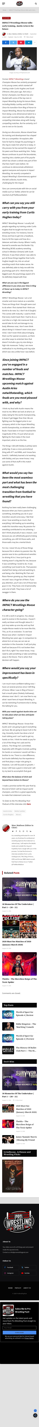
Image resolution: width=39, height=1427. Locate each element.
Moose (18, 814)
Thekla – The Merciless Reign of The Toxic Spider (25, 1124)
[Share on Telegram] (28, 42)
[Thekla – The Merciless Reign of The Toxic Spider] (19, 964)
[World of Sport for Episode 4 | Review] (8, 1014)
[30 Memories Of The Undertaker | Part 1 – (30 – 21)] (19, 889)
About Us (27, 1288)
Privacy (18, 1288)
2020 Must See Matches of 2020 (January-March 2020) (26, 1109)
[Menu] (3, 3)
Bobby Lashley (20, 811)
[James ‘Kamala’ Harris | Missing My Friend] (8, 1139)
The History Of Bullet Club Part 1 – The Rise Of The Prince (26, 1050)
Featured (6, 18)
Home (4, 10)
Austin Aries (7, 811)
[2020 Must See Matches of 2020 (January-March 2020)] (19, 926)
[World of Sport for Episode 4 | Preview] (8, 1038)
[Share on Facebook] (5, 42)
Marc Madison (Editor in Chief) (18, 34)
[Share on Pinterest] (21, 42)
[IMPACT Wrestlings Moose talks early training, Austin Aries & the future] (19, 58)
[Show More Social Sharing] (35, 42)
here (29, 804)
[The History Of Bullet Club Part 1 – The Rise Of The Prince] (8, 1050)
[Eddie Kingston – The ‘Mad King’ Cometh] (8, 1026)
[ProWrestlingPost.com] (19, 3)
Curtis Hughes (8, 814)
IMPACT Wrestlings (16, 79)
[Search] (36, 3)
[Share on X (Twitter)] (13, 42)
